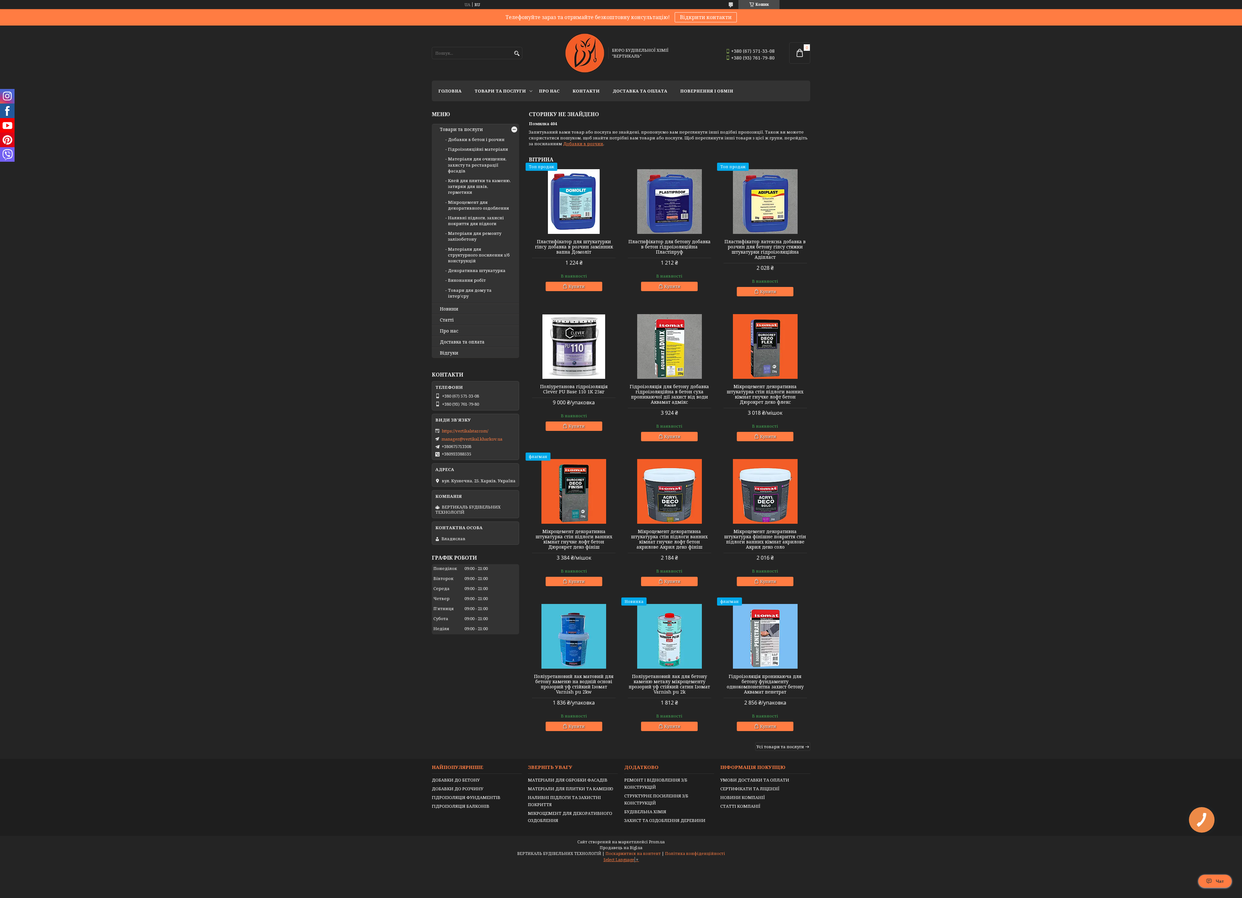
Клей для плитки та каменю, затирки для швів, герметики (479, 186)
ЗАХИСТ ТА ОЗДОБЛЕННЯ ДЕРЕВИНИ (664, 820)
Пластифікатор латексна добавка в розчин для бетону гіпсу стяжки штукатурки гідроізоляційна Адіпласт (765, 249)
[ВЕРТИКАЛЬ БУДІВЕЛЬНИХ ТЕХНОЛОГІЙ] (584, 53)
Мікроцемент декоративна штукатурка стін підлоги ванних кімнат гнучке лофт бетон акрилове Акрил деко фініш (669, 539)
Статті (447, 320)
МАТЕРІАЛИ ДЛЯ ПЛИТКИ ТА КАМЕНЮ (570, 789)
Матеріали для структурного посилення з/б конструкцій (479, 255)
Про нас (549, 91)
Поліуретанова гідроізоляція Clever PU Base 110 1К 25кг (574, 389)
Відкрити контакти (706, 17)
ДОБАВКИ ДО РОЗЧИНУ (457, 789)
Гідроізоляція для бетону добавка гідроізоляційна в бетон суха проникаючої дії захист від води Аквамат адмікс (669, 394)
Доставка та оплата (640, 91)
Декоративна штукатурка (477, 270)
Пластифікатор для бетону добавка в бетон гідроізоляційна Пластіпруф (669, 247)
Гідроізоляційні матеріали (478, 149)
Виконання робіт (467, 280)
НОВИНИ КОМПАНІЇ (742, 797)
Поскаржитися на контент (633, 853)
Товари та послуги (500, 91)
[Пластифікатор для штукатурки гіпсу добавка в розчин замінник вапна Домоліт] (574, 201)
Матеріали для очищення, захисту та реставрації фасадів (477, 164)
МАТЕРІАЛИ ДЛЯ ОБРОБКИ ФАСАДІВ (567, 780)
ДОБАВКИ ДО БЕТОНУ (456, 780)
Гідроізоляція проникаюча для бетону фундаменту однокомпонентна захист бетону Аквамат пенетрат (765, 684)
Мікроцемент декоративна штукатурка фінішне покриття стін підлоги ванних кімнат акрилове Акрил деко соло (765, 539)
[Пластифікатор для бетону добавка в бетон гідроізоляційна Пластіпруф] (669, 201)
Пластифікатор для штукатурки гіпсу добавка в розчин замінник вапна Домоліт (574, 247)
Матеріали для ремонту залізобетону (474, 236)
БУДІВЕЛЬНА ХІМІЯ (645, 812)
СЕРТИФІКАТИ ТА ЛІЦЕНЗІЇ (749, 789)
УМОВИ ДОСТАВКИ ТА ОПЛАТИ (754, 780)
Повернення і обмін (706, 91)
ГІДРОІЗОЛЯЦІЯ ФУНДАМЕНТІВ (466, 797)
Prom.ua (657, 842)
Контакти (586, 91)
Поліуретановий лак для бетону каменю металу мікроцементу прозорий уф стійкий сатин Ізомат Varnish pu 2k (669, 684)
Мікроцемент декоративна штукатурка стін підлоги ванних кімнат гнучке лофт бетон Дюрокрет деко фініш (574, 539)
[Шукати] (516, 53)
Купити (577, 286)
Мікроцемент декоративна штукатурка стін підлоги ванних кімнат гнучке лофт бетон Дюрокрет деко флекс (765, 394)
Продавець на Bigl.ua (621, 847)
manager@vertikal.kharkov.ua (471, 439)
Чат (1220, 881)
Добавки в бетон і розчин (476, 139)
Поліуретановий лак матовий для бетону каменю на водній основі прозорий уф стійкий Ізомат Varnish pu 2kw (574, 684)
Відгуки (449, 353)
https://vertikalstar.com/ (465, 430)
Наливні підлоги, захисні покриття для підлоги (476, 220)
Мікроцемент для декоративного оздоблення (478, 205)
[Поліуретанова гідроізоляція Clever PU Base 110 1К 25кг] (574, 346)
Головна (450, 91)
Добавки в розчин (583, 144)
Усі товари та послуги (780, 747)
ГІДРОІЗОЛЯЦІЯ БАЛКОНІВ (460, 806)
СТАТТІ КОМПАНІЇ (740, 806)
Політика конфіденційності (695, 853)
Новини (449, 309)
